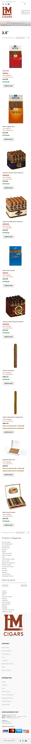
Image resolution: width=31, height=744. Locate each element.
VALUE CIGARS (6, 602)
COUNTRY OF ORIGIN (8, 610)
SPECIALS (4, 598)
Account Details (6, 651)
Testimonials (5, 704)
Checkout (5, 660)
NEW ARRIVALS (6, 604)
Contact (4, 685)
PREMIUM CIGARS (7, 612)
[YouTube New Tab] (8, 4)
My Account (5, 647)
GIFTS (3, 595)
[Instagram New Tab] (5, 4)
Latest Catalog (6, 670)
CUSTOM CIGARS (7, 596)
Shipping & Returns (7, 698)
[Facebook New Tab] (3, 4)
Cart (3, 657)
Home (8, 23)
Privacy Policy (6, 691)
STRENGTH (5, 600)
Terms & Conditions (7, 695)
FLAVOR (4, 591)
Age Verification (6, 701)
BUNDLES (4, 593)
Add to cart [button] (8, 86)
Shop (3, 667)
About (3, 682)
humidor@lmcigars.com (12, 718)
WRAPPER (4, 608)
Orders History (6, 654)
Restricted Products (7, 664)
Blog (3, 688)
